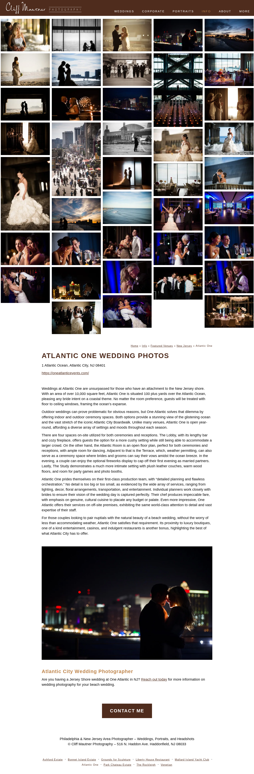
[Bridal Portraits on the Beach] (25, 194)
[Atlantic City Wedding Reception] (229, 208)
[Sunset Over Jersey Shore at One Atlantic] (229, 35)
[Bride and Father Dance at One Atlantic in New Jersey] (178, 249)
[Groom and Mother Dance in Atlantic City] (229, 277)
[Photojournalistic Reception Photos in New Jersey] (76, 249)
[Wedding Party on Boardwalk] (127, 69)
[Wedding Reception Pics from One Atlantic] (25, 285)
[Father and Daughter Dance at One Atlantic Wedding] (127, 277)
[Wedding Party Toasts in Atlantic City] (127, 242)
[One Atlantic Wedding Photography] (229, 104)
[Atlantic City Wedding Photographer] (76, 104)
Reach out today (154, 679)
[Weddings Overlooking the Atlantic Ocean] (127, 208)
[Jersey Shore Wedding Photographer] (229, 173)
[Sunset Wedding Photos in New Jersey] (76, 214)
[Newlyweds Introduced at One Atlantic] (178, 214)
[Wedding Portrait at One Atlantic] (127, 35)
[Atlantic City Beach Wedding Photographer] (229, 139)
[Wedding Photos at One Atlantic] (25, 35)
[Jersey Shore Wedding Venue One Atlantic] (229, 311)
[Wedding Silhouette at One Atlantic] (76, 69)
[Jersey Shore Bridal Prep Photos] (76, 318)
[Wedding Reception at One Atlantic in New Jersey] (229, 69)
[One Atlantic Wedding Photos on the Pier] (178, 283)
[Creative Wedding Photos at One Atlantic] (127, 173)
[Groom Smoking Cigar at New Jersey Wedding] (76, 283)
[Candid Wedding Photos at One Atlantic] (25, 249)
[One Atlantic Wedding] (76, 35)
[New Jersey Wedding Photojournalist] (229, 242)
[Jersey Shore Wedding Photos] (25, 69)
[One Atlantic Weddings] (178, 35)
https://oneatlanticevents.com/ (65, 373)
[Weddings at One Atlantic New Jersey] (127, 104)
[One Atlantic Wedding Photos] (25, 104)
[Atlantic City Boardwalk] (76, 159)
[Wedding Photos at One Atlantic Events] (178, 90)
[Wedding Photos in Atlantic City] (127, 139)
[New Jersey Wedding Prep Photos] (25, 139)
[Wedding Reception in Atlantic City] (178, 179)
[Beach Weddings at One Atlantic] (178, 145)
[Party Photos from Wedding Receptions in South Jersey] (127, 311)
